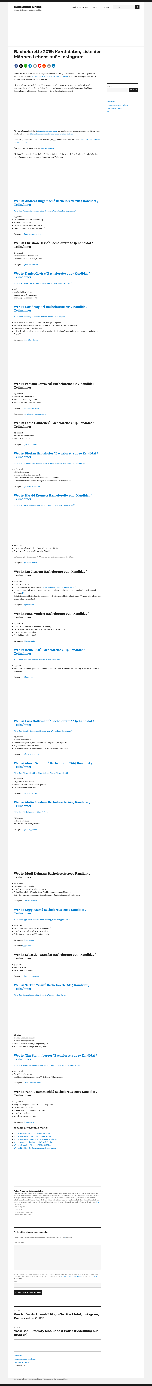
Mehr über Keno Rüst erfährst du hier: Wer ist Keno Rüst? (37, 660)
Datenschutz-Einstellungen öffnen (56, 1379)
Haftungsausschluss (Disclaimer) (25, 1359)
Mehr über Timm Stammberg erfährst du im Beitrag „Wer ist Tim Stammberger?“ (47, 1065)
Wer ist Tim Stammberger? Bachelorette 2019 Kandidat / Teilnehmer (55, 1057)
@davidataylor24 (31, 340)
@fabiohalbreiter (31, 444)
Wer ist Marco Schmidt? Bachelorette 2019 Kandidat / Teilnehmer (53, 765)
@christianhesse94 (31, 264)
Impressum (18, 1356)
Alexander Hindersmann (47, 131)
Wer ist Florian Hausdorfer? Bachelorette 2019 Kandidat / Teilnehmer (56, 455)
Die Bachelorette (19, 1212)
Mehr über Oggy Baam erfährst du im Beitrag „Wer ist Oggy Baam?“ (42, 920)
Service (106, 7)
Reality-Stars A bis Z (80, 7)
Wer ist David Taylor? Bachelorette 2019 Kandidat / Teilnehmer (51, 308)
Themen (94, 7)
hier (24, 593)
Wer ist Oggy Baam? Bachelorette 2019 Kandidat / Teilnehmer (50, 911)
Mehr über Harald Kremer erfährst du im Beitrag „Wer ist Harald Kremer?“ (44, 505)
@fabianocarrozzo (31, 408)
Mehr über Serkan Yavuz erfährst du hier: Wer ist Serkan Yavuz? (40, 995)
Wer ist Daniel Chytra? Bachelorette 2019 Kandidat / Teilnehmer (52, 275)
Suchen (109, 87)
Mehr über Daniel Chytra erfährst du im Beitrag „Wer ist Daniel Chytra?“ (43, 283)
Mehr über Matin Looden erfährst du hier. (31, 812)
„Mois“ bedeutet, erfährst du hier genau (58, 587)
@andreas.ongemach (32, 234)
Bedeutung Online (28, 7)
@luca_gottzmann (31, 754)
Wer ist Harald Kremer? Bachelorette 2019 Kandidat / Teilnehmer (53, 497)
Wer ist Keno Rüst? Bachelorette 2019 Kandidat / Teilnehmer (49, 651)
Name (16, 1281)
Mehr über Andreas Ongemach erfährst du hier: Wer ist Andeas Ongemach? (45, 211)
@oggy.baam (29, 940)
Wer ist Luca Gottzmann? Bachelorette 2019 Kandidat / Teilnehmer (54, 723)
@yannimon (29, 1122)
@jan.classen (29, 605)
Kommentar (19, 1243)
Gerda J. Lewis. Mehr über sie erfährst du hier (50, 76)
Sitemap (109, 112)
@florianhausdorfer (32, 486)
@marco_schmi (30, 793)
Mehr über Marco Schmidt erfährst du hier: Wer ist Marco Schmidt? (41, 773)
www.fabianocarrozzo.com (35, 414)
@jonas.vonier (29, 641)
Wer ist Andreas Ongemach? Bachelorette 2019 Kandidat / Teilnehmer (56, 203)
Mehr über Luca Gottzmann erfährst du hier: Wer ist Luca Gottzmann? (43, 731)
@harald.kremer (30, 563)
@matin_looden (30, 830)
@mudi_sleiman (30, 901)
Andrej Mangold (47, 148)
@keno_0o (28, 677)
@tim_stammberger (32, 1083)
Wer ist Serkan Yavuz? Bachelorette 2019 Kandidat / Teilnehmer (51, 987)
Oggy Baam (27, 946)
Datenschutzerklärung (71, 1276)
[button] (16, 66)
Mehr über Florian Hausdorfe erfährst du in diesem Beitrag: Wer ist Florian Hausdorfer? (50, 463)
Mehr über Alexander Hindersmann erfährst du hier (51, 134)
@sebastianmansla (31, 976)
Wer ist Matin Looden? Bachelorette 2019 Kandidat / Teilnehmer (52, 804)
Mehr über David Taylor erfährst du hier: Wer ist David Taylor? (39, 317)
